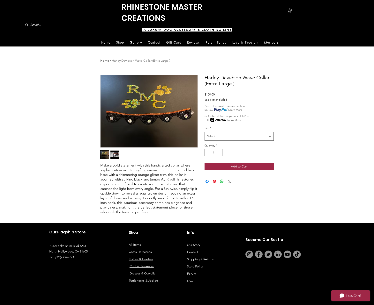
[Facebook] (259, 254)
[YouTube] (287, 254)
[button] (290, 10)
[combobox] (239, 136)
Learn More (235, 109)
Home (104, 60)
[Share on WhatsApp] (222, 181)
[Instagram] (249, 254)
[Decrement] (207, 152)
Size (208, 128)
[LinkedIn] (278, 254)
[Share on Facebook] (207, 181)
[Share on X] (229, 181)
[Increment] (219, 152)
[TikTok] (297, 254)
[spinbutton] (213, 152)
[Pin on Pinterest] (214, 181)
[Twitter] (268, 254)
